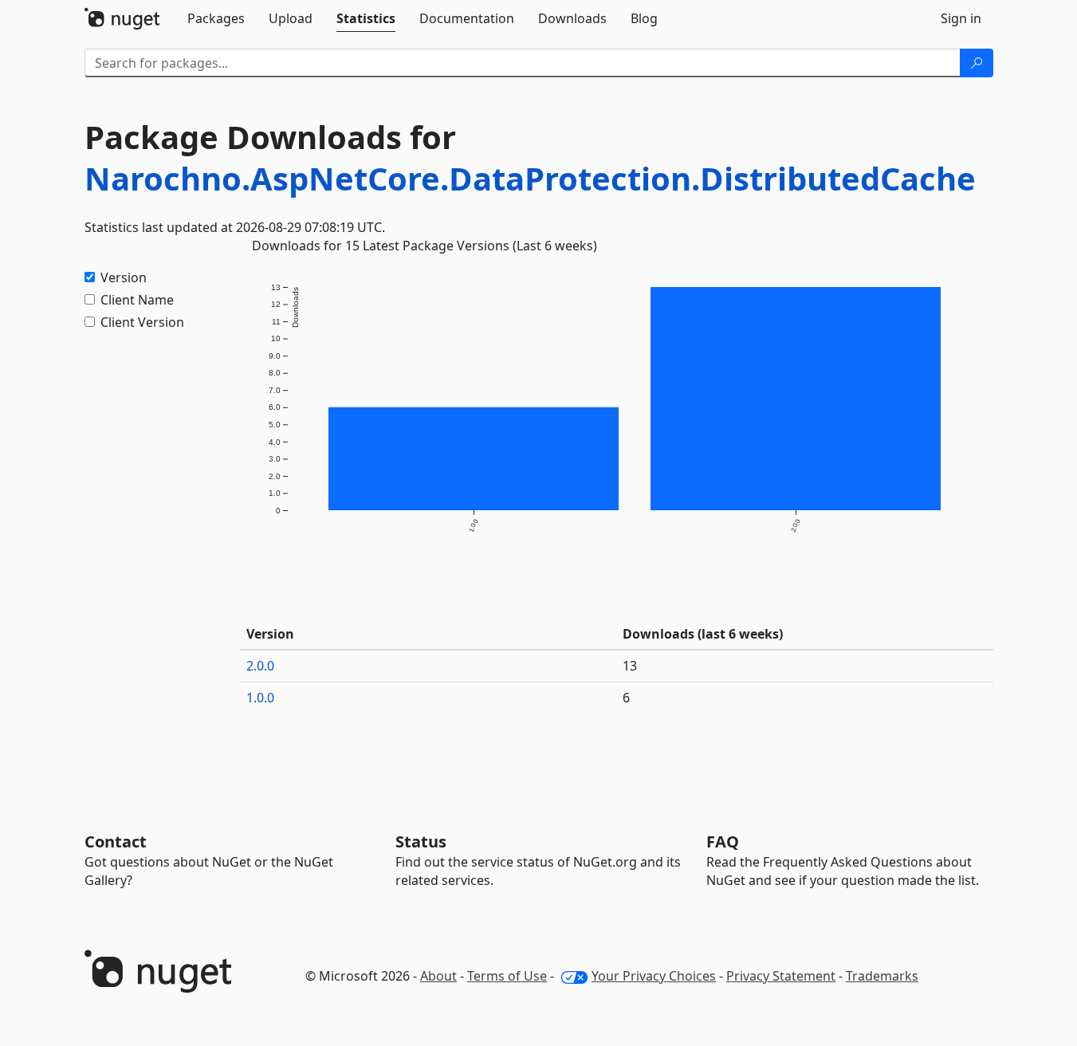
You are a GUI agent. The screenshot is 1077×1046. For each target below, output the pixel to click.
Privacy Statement (780, 976)
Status (420, 841)
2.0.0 (260, 665)
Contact (116, 841)
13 (630, 665)
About (438, 976)
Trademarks (882, 976)
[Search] (976, 63)
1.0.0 (260, 697)
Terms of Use (507, 976)
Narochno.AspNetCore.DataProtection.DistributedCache (530, 178)
